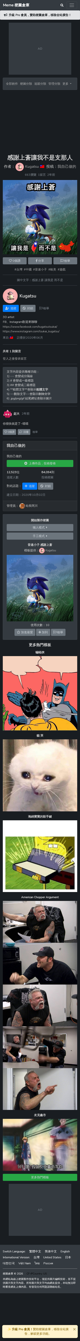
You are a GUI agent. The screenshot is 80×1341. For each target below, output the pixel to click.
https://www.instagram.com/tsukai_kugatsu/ (31, 331)
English (65, 1251)
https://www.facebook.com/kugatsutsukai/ (30, 327)
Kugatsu (32, 166)
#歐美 (52, 269)
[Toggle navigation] (72, 5)
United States (52, 1257)
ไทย (37, 1263)
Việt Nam (24, 1263)
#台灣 (18, 269)
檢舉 (66, 261)
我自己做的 (66, 166)
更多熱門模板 (40, 644)
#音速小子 (40, 269)
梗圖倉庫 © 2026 (13, 1273)
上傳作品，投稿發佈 (41, 463)
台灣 (36, 1257)
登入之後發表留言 (15, 359)
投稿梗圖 (47, 477)
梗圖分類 (26, 84)
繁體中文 (35, 1251)
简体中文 (51, 1251)
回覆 (25, 432)
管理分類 (54, 84)
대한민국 (9, 1263)
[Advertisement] (40, 122)
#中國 (28, 269)
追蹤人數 (13, 477)
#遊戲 (61, 269)
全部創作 (12, 84)
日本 (68, 1257)
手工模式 (39, 536)
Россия (48, 1263)
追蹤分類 (40, 84)
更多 (66, 84)
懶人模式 (39, 528)
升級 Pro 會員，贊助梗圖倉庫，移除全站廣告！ (40, 15)
